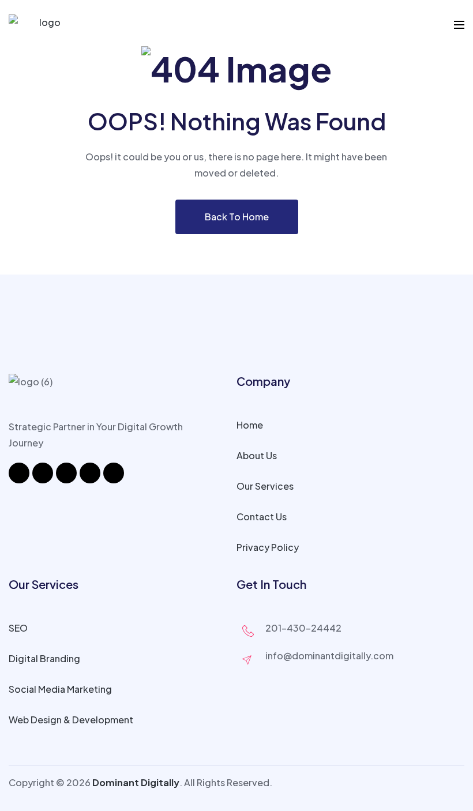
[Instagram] (42, 473)
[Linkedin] (66, 473)
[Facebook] (19, 473)
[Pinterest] (113, 473)
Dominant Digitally (135, 782)
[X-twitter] (90, 473)
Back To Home (237, 217)
